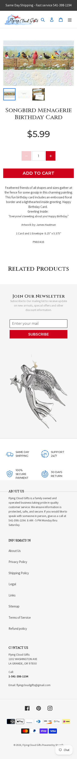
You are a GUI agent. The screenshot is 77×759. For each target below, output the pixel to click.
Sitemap (14, 606)
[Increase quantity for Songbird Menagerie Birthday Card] (50, 156)
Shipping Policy (19, 573)
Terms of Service (20, 618)
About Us (15, 551)
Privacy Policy (18, 562)
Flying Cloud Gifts (31, 744)
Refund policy (18, 629)
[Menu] (69, 19)
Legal (12, 584)
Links (12, 595)
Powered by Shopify (53, 744)
